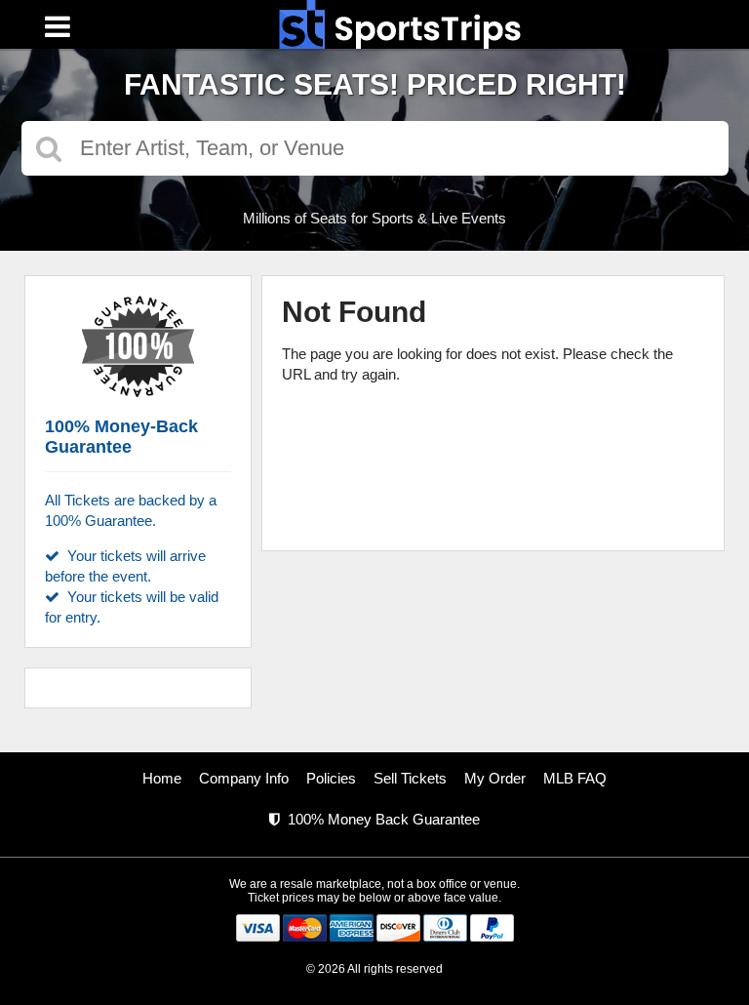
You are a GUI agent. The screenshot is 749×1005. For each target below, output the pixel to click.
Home (161, 778)
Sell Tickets (410, 778)
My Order (495, 778)
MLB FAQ (575, 778)
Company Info (244, 778)
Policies (331, 778)
